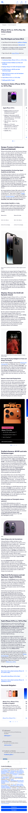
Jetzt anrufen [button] (8, 745)
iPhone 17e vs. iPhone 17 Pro (9, 718)
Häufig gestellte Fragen (8, 80)
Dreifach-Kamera (10, 196)
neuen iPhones (15, 53)
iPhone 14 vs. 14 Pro (11, 661)
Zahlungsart (7, 735)
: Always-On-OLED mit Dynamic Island (13, 66)
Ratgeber (4, 25)
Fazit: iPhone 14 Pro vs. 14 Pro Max (11, 77)
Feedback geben (8, 754)
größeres (22, 42)
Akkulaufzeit (21, 45)
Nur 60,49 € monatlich (7, 441)
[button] (16, 432)
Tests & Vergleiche (12, 25)
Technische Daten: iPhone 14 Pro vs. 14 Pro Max (14, 60)
